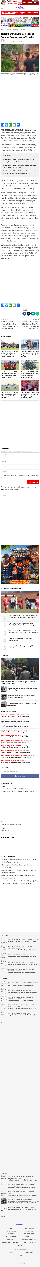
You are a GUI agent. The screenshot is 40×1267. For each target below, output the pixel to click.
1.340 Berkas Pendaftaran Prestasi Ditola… (15, 727)
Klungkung (24, 990)
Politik (22, 720)
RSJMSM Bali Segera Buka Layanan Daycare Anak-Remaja (21, 704)
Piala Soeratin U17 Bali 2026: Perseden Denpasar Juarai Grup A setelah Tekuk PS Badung (30, 353)
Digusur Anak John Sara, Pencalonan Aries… (15, 722)
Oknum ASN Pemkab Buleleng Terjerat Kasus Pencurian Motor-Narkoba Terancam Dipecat (9, 324)
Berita (14, 715)
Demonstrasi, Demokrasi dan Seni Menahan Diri (20, 639)
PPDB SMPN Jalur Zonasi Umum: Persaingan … (16, 757)
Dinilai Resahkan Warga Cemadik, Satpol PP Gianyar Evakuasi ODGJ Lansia (18, 682)
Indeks (20, 1245)
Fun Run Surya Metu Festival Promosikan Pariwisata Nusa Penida (21, 696)
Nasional (17, 720)
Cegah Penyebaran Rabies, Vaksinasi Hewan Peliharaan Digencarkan (22, 689)
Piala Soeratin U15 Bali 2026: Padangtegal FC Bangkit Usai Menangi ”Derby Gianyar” (23, 616)
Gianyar (18, 939)
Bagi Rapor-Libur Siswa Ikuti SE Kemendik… (15, 747)
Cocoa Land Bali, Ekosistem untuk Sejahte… (15, 737)
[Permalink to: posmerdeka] (3, 41)
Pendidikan (23, 725)
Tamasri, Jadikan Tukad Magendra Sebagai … (22, 973)
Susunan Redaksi (10, 1231)
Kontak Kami (29, 1237)
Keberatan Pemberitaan (29, 1240)
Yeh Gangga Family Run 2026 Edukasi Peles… (22, 1008)
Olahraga (22, 1201)
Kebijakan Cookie (10, 1237)
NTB (16, 750)
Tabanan (17, 735)
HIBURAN (23, 715)
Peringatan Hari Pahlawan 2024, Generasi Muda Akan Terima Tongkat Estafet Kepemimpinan (30, 324)
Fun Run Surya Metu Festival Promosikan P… (22, 1203)
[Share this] (24, 314)
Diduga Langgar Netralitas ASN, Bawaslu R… (15, 752)
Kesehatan (29, 1199)
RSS (21, 1256)
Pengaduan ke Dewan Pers (10, 1243)
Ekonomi (11, 735)
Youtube (30, 1253)
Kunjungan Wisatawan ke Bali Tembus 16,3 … (22, 1209)
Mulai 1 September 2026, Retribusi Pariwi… (21, 1195)
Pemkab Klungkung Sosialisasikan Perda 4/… (22, 1001)
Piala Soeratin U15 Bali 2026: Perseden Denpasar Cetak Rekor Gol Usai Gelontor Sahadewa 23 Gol (9, 374)
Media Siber (29, 1231)
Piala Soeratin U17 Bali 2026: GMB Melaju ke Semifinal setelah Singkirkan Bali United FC (9, 394)
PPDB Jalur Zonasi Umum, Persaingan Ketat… (16, 732)
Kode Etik (10, 1240)
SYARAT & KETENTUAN (29, 1243)
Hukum (12, 760)
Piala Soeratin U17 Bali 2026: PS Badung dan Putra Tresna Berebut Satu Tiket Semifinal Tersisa (30, 374)
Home (10, 1228)
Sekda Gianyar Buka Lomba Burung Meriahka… (22, 964)
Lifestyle (23, 939)
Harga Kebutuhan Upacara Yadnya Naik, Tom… (22, 1015)
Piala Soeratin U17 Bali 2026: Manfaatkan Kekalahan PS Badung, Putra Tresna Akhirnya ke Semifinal (9, 353)
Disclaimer (10, 1234)
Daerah (18, 715)
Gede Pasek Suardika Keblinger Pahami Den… (16, 762)
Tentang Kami (29, 1228)
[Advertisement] (20, 100)
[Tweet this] (29, 314)
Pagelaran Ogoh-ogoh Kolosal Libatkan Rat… (16, 716)
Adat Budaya (4, 715)
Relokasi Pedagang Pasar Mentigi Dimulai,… (22, 992)
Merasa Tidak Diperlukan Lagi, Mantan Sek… (15, 742)
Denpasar (11, 720)
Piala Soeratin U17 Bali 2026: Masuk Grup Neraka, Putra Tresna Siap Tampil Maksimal (23, 631)
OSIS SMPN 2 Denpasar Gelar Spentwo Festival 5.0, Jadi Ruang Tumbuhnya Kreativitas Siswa (30, 394)
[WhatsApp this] (37, 314)
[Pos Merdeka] (20, 7)
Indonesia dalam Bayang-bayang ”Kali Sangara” (21, 647)
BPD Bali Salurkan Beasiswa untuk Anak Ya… (22, 985)
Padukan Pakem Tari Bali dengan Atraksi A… (22, 950)
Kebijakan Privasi (29, 1234)
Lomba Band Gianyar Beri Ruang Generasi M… (22, 957)
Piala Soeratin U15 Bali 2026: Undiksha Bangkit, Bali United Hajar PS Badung (21, 624)
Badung (10, 715)
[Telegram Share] (33, 314)
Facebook (11, 1253)
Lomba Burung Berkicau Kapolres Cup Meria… (22, 941)
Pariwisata (10, 948)
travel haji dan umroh (8, 870)
